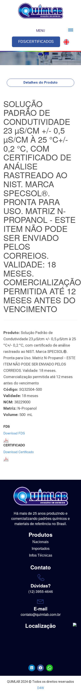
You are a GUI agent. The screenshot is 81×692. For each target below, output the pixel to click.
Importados (41, 548)
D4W (40, 688)
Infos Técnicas (40, 555)
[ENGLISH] (65, 42)
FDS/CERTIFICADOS (36, 41)
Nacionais (40, 542)
